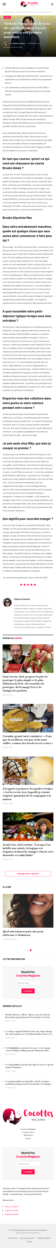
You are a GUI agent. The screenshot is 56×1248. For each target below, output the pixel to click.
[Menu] (4, 4)
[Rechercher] (52, 4)
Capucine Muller (11, 1210)
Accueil (5, 12)
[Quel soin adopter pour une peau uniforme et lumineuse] (28, 911)
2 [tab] (28, 950)
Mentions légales (44, 1238)
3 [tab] (30, 950)
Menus (11, 12)
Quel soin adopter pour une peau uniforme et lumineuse (23, 933)
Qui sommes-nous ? (27, 1238)
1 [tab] (25, 950)
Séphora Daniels (19, 43)
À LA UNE (7, 887)
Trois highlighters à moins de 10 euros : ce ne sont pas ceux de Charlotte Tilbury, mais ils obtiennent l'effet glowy (27, 1050)
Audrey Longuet (11, 1206)
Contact (29, 1241)
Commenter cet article (28, 874)
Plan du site (13, 1238)
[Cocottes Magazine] (29, 4)
